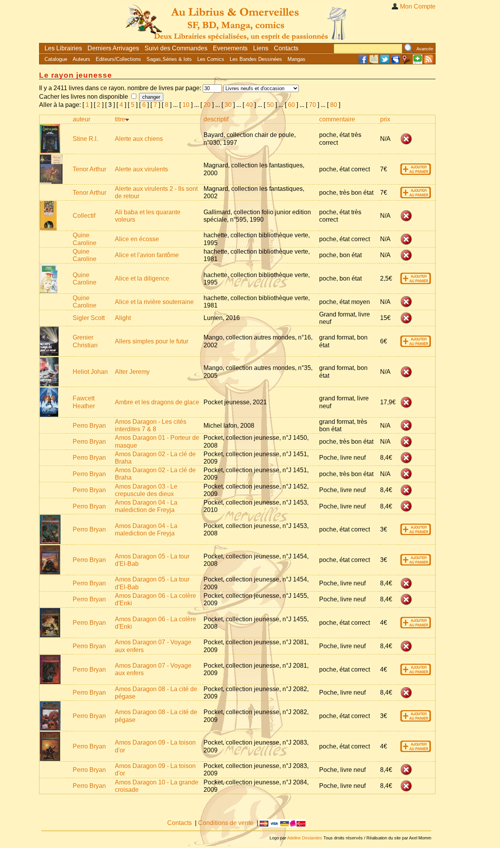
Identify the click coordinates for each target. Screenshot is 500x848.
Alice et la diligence (142, 278)
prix (385, 119)
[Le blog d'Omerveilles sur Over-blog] (374, 62)
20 (207, 104)
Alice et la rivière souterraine (154, 302)
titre (120, 119)
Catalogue (56, 59)
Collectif (84, 215)
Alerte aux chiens (139, 138)
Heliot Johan (90, 371)
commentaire (337, 119)
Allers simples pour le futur (151, 341)
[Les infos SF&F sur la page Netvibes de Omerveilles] (417, 62)
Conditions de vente (226, 823)
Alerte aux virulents (141, 169)
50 (270, 104)
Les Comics (210, 59)
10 (185, 104)
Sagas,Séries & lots (169, 59)
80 (333, 104)
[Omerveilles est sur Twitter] (384, 62)
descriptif (216, 119)
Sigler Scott (89, 318)
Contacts (286, 48)
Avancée (424, 48)
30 (228, 104)
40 (249, 104)
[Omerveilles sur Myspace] (395, 62)
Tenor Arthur (89, 169)
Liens (260, 48)
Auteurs (81, 59)
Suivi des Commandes (176, 48)
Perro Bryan (89, 425)
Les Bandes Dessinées (256, 59)
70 (312, 104)
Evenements (230, 48)
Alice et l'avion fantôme (147, 255)
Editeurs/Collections (118, 59)
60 (291, 104)
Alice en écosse (137, 239)
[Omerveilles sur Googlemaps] (406, 62)
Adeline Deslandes (304, 838)
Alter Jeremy (132, 371)
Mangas (296, 59)
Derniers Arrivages (113, 48)
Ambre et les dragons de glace (157, 402)
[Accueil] (237, 21)
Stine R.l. (85, 138)
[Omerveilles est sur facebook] (363, 62)
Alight (123, 318)
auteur (81, 119)
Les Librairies (63, 48)
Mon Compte (418, 6)
